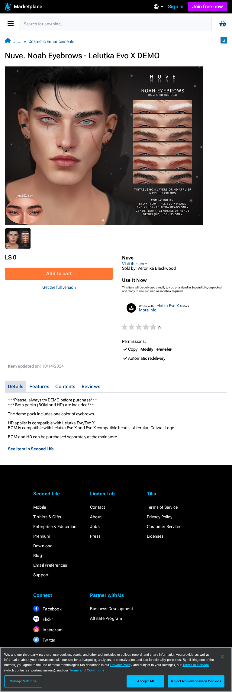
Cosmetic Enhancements (51, 41)
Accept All (145, 681)
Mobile (39, 507)
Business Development (111, 608)
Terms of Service (162, 507)
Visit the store (134, 263)
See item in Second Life (31, 448)
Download (43, 545)
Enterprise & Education (54, 526)
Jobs (95, 526)
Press (95, 536)
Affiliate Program (106, 618)
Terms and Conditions (87, 670)
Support (40, 574)
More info (147, 309)
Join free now (207, 6)
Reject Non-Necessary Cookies (196, 681)
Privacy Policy (159, 516)
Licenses (155, 536)
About (96, 516)
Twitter (49, 640)
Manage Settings (23, 681)
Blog (37, 555)
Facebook (52, 609)
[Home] (8, 41)
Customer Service (163, 526)
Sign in (175, 6)
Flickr (47, 619)
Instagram (52, 629)
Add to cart (59, 273)
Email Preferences (50, 565)
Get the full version (59, 287)
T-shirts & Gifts (47, 516)
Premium (41, 536)
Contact (97, 507)
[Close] (222, 656)
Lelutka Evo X (166, 305)
